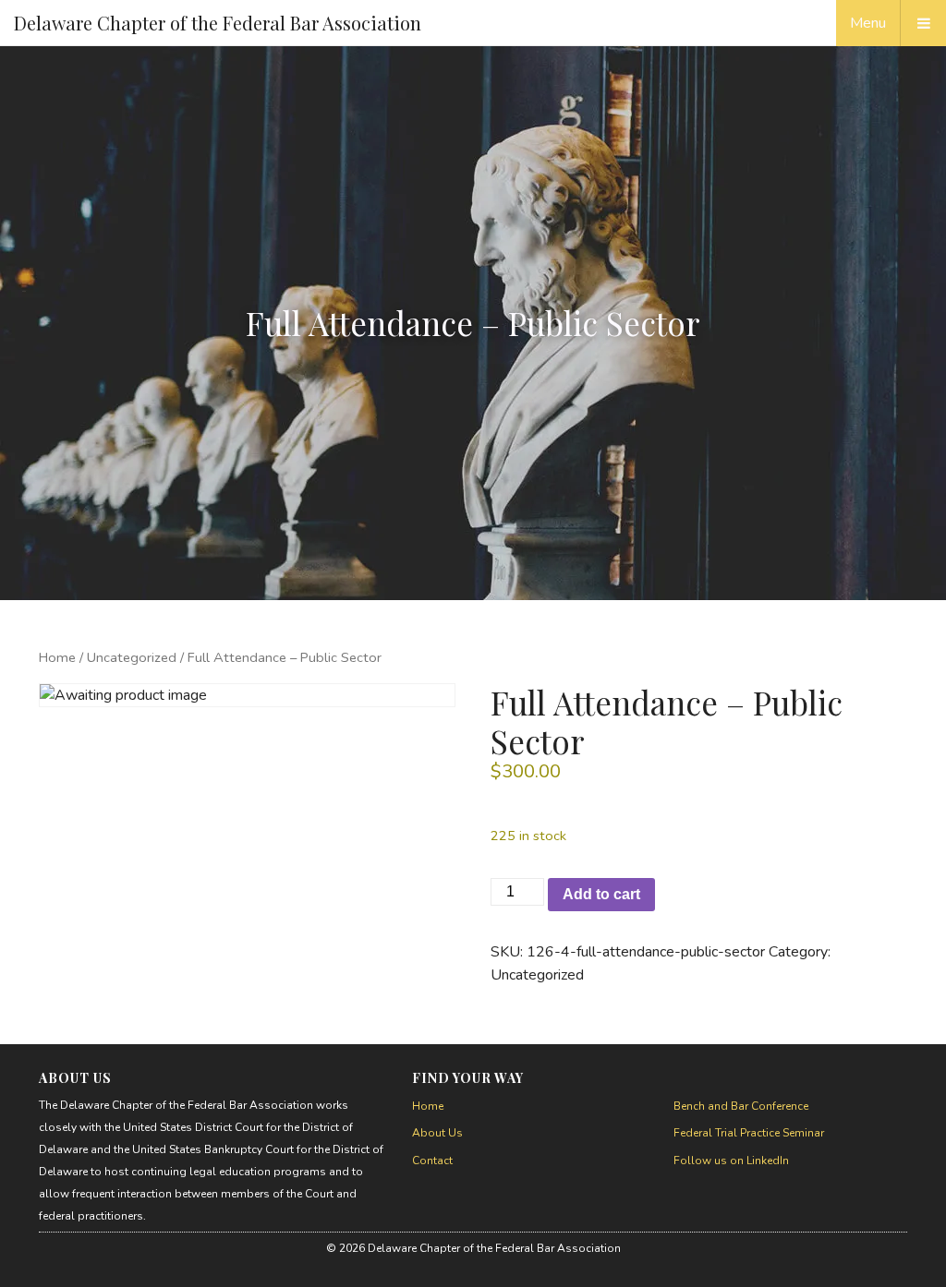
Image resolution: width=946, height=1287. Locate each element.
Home (57, 657)
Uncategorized (131, 657)
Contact (432, 1160)
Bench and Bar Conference (740, 1106)
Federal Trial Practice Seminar (748, 1132)
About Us (437, 1132)
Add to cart (601, 894)
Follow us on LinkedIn (731, 1160)
